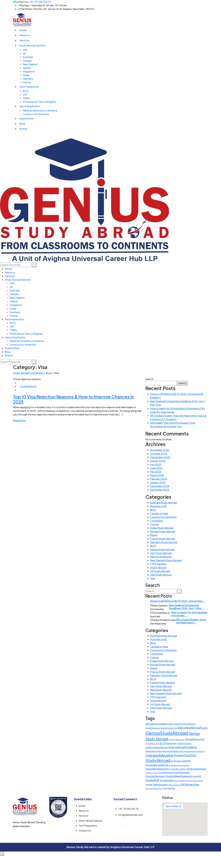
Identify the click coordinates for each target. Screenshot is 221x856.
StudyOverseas (196, 781)
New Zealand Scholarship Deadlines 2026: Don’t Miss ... (187, 607)
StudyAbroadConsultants (179, 765)
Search (149, 379)
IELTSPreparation (168, 743)
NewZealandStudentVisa (194, 751)
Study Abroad (158, 567)
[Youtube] (127, 825)
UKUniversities (190, 784)
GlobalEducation (195, 739)
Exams (153, 535)
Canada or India (159, 513)
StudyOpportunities (182, 781)
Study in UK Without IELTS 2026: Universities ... (178, 601)
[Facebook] (118, 825)
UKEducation (160, 784)
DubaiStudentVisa (168, 728)
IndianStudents (184, 743)
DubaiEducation (152, 728)
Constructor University (163, 517)
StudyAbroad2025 (181, 761)
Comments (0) (28, 386)
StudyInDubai (165, 772)
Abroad (149, 723)
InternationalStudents (182, 747)
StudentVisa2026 (185, 755)
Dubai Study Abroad (161, 527)
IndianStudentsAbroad (156, 747)
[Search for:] (161, 591)
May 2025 (156, 471)
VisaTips (171, 788)
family (204, 728)
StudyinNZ (196, 776)
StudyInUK (152, 780)
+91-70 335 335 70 (40, 1)
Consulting (156, 520)
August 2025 (157, 460)
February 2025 (158, 478)
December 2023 (159, 489)
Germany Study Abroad (163, 542)
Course (154, 524)
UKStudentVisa (174, 785)
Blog (153, 509)
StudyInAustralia (196, 768)
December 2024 (159, 486)
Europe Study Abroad (162, 531)
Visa (152, 578)
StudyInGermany (155, 776)
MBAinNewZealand (153, 751)
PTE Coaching (158, 563)
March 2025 (157, 475)
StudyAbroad (157, 760)
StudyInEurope (181, 772)
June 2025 (156, 468)
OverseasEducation (159, 755)
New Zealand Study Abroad (166, 560)
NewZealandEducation (173, 751)
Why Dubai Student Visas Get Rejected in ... (191, 621)
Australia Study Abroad (163, 502)
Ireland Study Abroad (162, 549)
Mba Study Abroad (161, 556)
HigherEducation (152, 744)
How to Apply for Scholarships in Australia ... (189, 614)
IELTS (153, 545)
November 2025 (159, 450)
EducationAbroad (189, 727)
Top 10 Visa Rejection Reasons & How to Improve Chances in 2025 (73, 399)
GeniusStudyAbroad (166, 733)
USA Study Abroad (161, 574)
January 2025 (158, 482)
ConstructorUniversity (185, 724)
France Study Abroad (162, 538)
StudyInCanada (151, 773)
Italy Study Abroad (161, 553)
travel (148, 784)
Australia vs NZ (158, 506)
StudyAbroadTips (178, 769)
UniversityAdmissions (154, 788)
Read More (19, 420)
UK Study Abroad (160, 571)
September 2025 (160, 457)
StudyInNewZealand (178, 776)
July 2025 (155, 464)
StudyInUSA (166, 780)
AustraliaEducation (164, 724)
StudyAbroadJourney (157, 768)
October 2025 (158, 453)
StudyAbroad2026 (156, 765)
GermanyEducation (176, 739)
